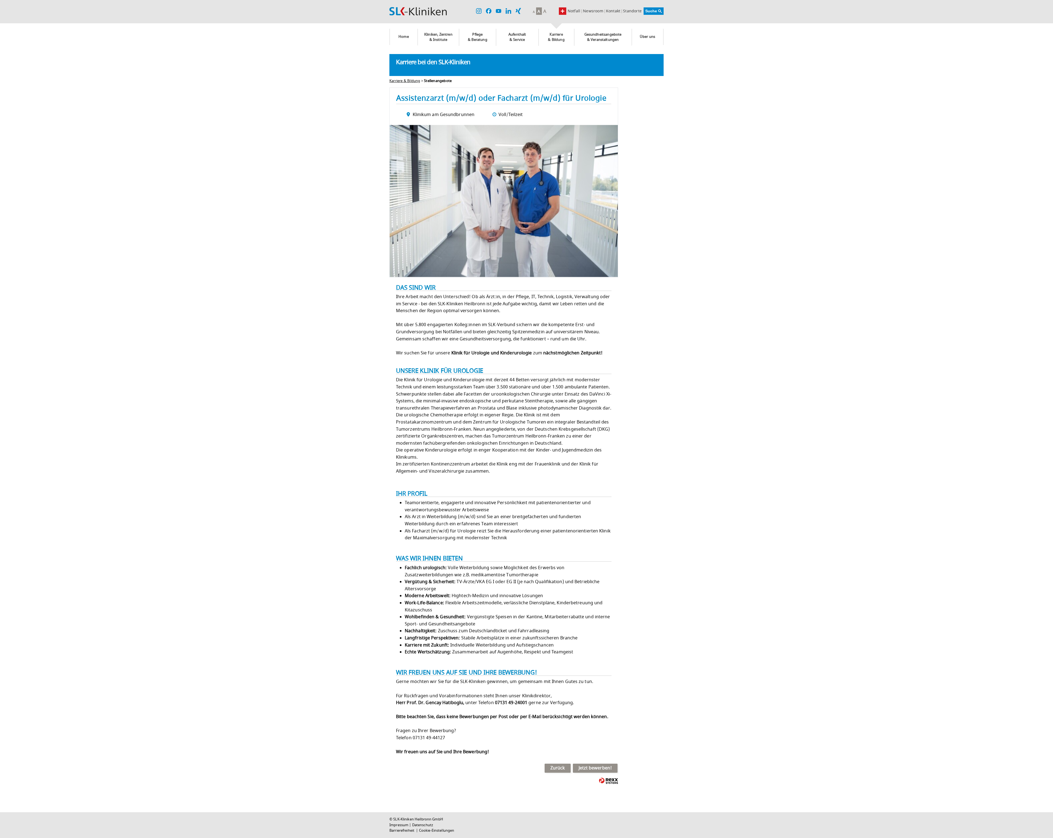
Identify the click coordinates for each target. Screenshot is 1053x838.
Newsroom (593, 11)
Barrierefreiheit (402, 830)
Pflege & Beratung (477, 37)
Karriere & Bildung (556, 37)
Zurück (557, 768)
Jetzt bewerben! (595, 768)
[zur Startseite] (418, 11)
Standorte (632, 11)
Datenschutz (422, 825)
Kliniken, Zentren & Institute (438, 37)
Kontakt (613, 11)
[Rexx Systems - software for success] (608, 781)
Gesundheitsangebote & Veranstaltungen (603, 37)
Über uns (647, 36)
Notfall (574, 11)
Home (403, 36)
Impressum (398, 825)
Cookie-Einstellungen (436, 830)
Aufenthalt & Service (517, 37)
